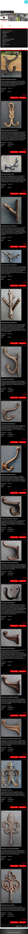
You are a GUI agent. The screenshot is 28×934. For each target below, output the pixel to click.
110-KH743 (6, 527)
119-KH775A (6, 184)
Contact (15, 5)
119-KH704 (6, 616)
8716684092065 (7, 529)
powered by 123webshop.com (14, 932)
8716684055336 (7, 389)
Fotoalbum (4, 35)
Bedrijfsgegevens (5, 32)
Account (5, 25)
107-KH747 (6, 237)
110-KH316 (6, 432)
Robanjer (6, 91)
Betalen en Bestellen (6, 40)
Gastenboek (21, 5)
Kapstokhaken (3, 23)
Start (1, 5)
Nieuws (3, 43)
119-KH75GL (6, 856)
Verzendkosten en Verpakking (8, 39)
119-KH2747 (6, 276)
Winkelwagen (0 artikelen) (16, 25)
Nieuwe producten (8, 5)
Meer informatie (14, 97)
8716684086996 (7, 749)
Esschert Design (7, 916)
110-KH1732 (6, 571)
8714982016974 (7, 914)
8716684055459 (7, 573)
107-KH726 (6, 483)
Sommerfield (7, 391)
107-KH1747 (6, 333)
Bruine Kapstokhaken (11, 23)
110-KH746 (6, 797)
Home (3, 37)
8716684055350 (7, 434)
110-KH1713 (6, 142)
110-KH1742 (6, 747)
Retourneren (4, 41)
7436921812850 (7, 144)
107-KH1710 (6, 88)
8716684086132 (7, 799)
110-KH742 (6, 706)
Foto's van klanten (5, 44)
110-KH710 (6, 388)
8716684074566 (7, 707)
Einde (25, 926)
